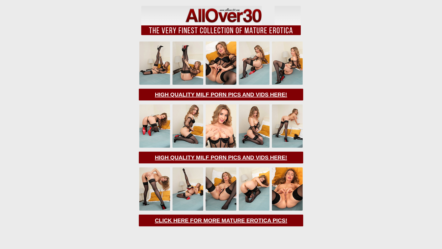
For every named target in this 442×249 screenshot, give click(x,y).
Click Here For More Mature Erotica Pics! (221, 220)
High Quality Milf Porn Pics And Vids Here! (221, 94)
